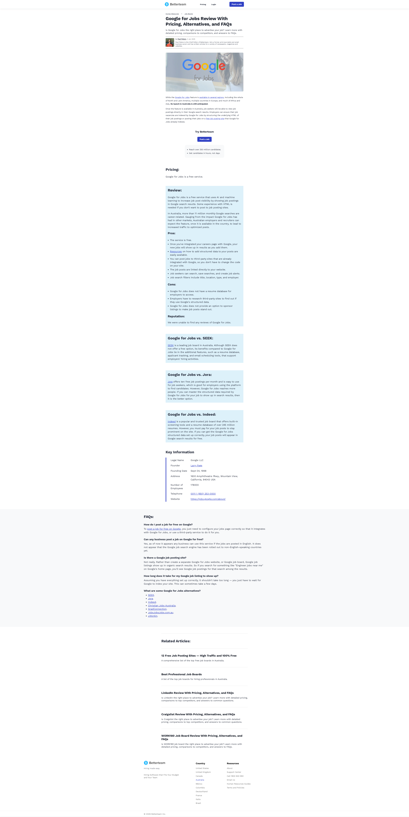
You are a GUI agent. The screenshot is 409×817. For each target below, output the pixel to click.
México (199, 784)
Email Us (231, 780)
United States (202, 768)
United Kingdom (203, 772)
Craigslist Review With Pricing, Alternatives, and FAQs (198, 714)
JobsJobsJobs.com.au (160, 612)
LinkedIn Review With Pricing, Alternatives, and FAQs (197, 692)
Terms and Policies (235, 787)
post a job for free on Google (164, 529)
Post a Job (237, 4)
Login (213, 4)
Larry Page (196, 465)
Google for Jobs (182, 97)
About (230, 768)
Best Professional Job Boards (181, 674)
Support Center (234, 772)
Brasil (198, 803)
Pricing (203, 4)
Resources (176, 251)
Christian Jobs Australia (162, 605)
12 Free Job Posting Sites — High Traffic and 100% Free (199, 655)
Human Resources (172, 14)
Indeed (172, 421)
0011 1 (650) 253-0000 (203, 493)
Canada (199, 776)
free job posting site (215, 118)
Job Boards (189, 14)
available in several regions (211, 97)
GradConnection (157, 609)
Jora (170, 381)
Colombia (200, 787)
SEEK (171, 345)
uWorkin (152, 616)
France (199, 795)
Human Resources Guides (239, 784)
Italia (198, 799)
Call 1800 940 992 (235, 776)
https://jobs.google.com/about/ (208, 499)
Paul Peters (182, 39)
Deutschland (201, 791)
